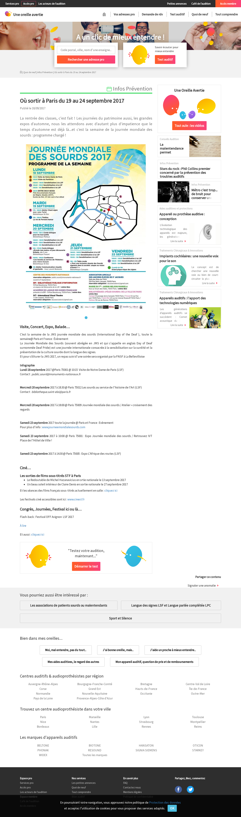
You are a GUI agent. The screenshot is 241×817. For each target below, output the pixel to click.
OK (172, 808)
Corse (43, 689)
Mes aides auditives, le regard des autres (73, 662)
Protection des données (165, 802)
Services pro (12, 3)
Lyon (146, 717)
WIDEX (43, 755)
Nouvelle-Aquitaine (94, 694)
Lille (94, 727)
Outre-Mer (198, 694)
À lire (23, 526)
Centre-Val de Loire (198, 684)
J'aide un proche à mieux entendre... (173, 650)
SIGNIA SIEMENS (146, 750)
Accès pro (28, 3)
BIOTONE (95, 745)
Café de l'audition (201, 3)
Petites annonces (177, 3)
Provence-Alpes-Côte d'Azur (95, 698)
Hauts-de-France (146, 689)
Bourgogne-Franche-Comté (94, 684)
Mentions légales (132, 792)
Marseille (95, 717)
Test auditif (177, 14)
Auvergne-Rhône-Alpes (43, 684)
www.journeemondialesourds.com (63, 427)
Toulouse (198, 717)
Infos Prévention (45, 72)
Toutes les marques (94, 755)
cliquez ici (110, 490)
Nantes (94, 722)
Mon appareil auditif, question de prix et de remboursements (154, 662)
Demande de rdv (152, 14)
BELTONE (43, 745)
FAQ (125, 783)
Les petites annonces (84, 783)
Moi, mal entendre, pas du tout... (65, 650)
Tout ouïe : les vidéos (189, 125)
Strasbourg (146, 722)
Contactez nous (132, 787)
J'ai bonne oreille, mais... (118, 650)
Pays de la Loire (43, 698)
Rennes (146, 727)
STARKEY (198, 750)
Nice (43, 722)
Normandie (43, 694)
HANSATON (146, 745)
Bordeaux (43, 727)
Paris (43, 717)
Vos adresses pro (124, 14)
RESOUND (94, 750)
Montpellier (198, 722)
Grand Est (95, 689)
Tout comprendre (226, 14)
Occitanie (146, 694)
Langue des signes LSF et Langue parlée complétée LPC (171, 605)
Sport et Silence (120, 618)
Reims (198, 727)
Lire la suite (176, 241)
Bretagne (146, 684)
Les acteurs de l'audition (51, 3)
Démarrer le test (86, 566)
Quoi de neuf (200, 14)
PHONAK (43, 750)
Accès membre (228, 3)
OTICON (198, 745)
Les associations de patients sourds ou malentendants (68, 605)
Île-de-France (198, 689)
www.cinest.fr (76, 499)
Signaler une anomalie (202, 585)
